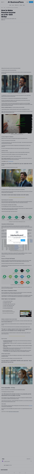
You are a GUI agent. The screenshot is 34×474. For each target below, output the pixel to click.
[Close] (26, 230)
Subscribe (22, 240)
